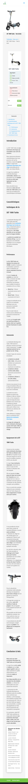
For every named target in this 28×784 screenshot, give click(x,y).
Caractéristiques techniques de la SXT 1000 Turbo (14, 123)
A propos (8, 780)
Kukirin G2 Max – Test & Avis (14, 768)
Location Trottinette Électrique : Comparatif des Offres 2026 (13, 739)
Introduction (11, 119)
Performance (13, 127)
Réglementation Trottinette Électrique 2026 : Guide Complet (13, 745)
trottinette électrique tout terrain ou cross (14, 225)
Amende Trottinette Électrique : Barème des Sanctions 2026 (13, 751)
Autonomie (13, 129)
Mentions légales (16, 780)
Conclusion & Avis (12, 135)
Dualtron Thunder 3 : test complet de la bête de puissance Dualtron (13, 734)
